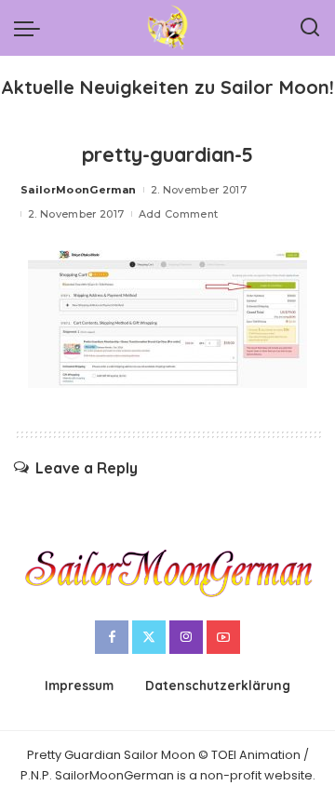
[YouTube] (223, 637)
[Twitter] (149, 637)
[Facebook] (111, 637)
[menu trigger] (31, 28)
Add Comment (179, 213)
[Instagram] (186, 637)
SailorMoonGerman (78, 189)
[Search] (310, 28)
